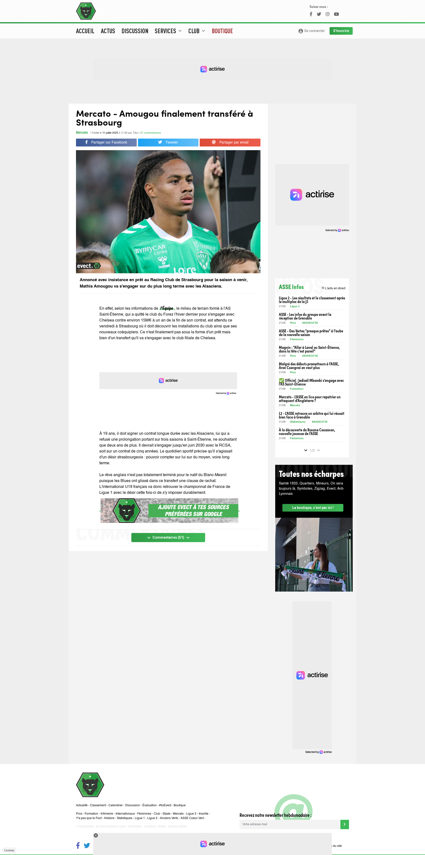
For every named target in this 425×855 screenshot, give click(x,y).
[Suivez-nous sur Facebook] (78, 846)
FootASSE (135, 826)
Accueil (85, 30)
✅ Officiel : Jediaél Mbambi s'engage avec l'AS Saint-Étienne (311, 382)
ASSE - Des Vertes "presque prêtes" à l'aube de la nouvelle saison (311, 332)
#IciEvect (165, 805)
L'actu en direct (333, 288)
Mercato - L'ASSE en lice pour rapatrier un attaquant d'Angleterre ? (310, 398)
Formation (297, 389)
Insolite (203, 813)
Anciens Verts (169, 818)
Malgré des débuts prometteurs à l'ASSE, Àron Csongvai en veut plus (309, 365)
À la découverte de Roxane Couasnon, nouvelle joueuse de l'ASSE (307, 431)
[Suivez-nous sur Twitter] (87, 846)
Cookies (9, 850)
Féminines (297, 339)
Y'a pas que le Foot (89, 818)
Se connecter (311, 31)
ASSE (162, 826)
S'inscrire (341, 31)
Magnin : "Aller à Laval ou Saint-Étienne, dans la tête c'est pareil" (309, 349)
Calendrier (115, 805)
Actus (108, 30)
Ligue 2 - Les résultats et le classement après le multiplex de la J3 (312, 299)
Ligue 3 (191, 813)
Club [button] (197, 30)
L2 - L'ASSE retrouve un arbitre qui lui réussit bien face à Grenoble (311, 415)
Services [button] (169, 30)
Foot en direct (177, 826)
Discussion (134, 30)
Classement (98, 805)
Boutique (222, 30)
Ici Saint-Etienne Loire (110, 826)
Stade (166, 813)
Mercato (82, 132)
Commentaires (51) (168, 538)
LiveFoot (150, 826)
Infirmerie (107, 813)
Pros (293, 323)
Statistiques (297, 422)
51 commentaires (150, 133)
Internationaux (125, 813)
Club (157, 813)
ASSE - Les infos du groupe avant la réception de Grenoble (305, 316)
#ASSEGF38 (310, 323)
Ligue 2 (295, 306)
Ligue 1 (140, 818)
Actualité (82, 805)
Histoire (109, 818)
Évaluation (149, 805)
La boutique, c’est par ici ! (313, 508)
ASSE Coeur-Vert (192, 818)
